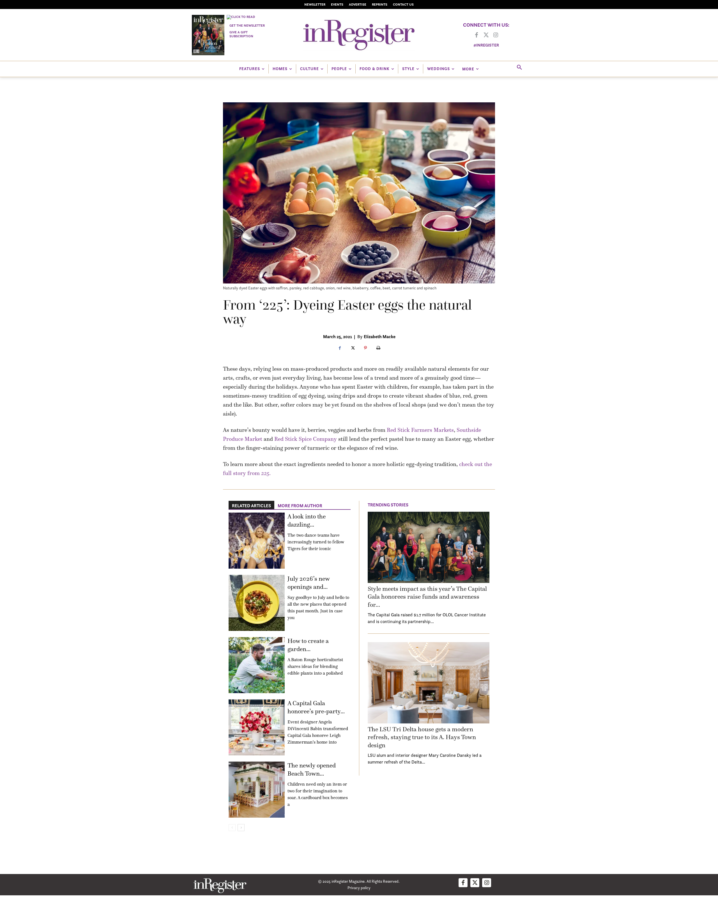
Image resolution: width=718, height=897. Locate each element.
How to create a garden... (308, 645)
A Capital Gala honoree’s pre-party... (316, 707)
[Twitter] (486, 35)
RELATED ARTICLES (251, 505)
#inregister (486, 45)
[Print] (378, 348)
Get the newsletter (247, 25)
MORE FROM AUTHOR (300, 505)
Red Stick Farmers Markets (420, 429)
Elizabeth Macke (379, 336)
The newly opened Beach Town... (311, 769)
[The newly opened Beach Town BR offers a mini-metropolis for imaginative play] (257, 790)
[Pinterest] (365, 348)
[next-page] (241, 827)
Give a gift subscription (241, 34)
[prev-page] (232, 827)
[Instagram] (495, 35)
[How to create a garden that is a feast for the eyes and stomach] (257, 665)
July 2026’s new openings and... (308, 583)
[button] (519, 67)
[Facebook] (476, 35)
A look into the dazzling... (306, 520)
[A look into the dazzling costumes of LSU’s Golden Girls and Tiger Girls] (257, 541)
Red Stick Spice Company (305, 438)
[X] (352, 348)
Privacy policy (359, 887)
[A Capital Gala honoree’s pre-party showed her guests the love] (257, 727)
